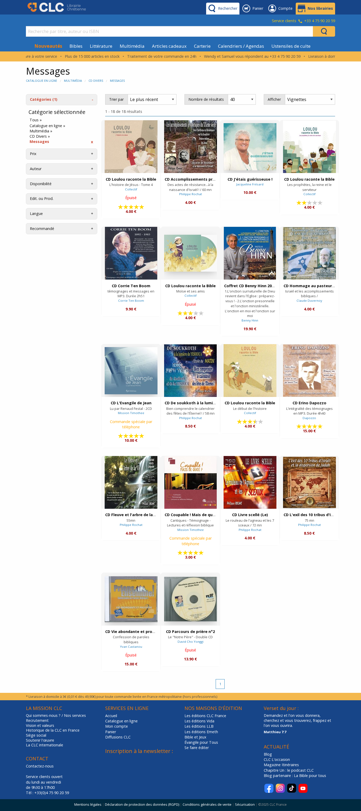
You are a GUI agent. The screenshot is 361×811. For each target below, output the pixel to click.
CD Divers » (40, 136)
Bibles (76, 46)
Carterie (202, 46)
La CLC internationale (44, 745)
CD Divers (96, 81)
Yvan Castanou (131, 647)
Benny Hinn (250, 320)
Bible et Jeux (195, 737)
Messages (117, 81)
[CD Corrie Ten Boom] (131, 253)
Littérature (101, 46)
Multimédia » (41, 131)
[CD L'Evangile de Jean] (131, 370)
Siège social (36, 735)
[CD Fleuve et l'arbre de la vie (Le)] (131, 482)
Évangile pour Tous (201, 742)
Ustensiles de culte (291, 46)
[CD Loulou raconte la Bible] (131, 146)
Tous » (36, 120)
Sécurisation (245, 804)
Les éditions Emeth (201, 731)
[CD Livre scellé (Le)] (250, 482)
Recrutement (37, 720)
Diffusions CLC (118, 737)
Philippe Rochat (190, 194)
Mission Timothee (131, 413)
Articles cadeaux (169, 46)
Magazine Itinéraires (281, 764)
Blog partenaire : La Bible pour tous (295, 775)
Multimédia (132, 46)
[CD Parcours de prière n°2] (190, 599)
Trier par (116, 99)
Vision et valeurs (40, 725)
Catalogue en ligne (41, 81)
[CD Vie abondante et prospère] (131, 599)
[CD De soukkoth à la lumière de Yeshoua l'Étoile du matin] (190, 370)
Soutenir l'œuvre (40, 740)
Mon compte (116, 726)
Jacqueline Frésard (249, 184)
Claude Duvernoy (309, 301)
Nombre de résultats (206, 99)
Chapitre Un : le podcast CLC (289, 770)
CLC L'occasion (277, 759)
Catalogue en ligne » (47, 125)
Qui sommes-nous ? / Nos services (56, 715)
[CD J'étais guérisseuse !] (250, 146)
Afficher (274, 99)
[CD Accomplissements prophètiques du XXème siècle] (190, 146)
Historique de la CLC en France (53, 730)
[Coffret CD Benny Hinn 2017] (250, 253)
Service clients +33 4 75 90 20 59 (303, 21)
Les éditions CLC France (205, 715)
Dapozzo (309, 418)
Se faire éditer (196, 747)
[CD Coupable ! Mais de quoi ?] (190, 482)
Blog (268, 754)
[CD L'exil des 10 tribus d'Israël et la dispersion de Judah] (309, 482)
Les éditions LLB (199, 726)
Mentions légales (87, 804)
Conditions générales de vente (207, 804)
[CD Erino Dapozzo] (309, 370)
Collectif (131, 189)
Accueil (111, 715)
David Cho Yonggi (190, 642)
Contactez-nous (40, 766)
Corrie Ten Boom (131, 301)
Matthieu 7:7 (275, 732)
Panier (110, 731)
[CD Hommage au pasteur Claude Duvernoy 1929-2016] (309, 253)
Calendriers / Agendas (241, 46)
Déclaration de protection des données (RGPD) (142, 804)
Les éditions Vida (199, 720)
